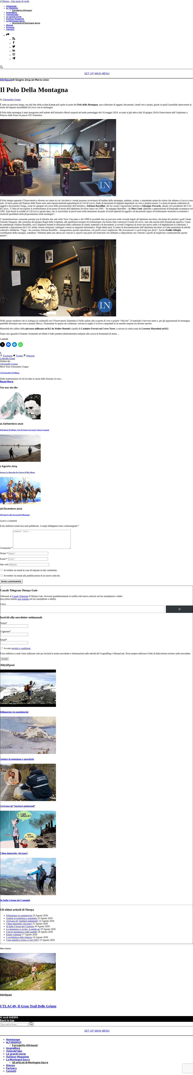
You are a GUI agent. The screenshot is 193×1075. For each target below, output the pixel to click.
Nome (4, 553)
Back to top (7, 1020)
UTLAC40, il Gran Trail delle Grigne (28, 1006)
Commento (6, 548)
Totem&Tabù (12, 15)
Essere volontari (13, 934)
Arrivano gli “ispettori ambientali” (17, 806)
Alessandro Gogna (12, 99)
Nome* (3, 623)
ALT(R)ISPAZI (12, 8)
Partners (10, 27)
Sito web (4, 564)
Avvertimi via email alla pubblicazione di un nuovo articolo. (31, 575)
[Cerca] (179, 609)
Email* (3, 639)
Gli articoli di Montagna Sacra (26, 23)
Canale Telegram (20, 596)
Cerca (3, 604)
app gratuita (23, 599)
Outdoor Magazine (15, 19)
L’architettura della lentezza (19, 937)
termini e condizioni (21, 648)
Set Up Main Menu (97, 73)
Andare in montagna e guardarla (17, 759)
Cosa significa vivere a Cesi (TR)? (22, 940)
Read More (6, 381)
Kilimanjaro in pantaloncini (14, 712)
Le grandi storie (13, 17)
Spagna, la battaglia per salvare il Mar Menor (17, 472)
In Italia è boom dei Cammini (15, 900)
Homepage (11, 6)
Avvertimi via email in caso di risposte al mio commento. (30, 570)
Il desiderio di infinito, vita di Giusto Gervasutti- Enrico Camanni (24, 430)
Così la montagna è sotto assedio (21, 932)
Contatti (10, 29)
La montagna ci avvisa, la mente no (23, 929)
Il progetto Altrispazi (22, 10)
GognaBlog (11, 12)
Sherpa (9, 25)
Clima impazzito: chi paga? (14, 853)
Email (3, 559)
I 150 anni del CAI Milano (9, 373)
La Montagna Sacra (15, 21)
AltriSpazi (6, 79)
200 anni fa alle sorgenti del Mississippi (15, 515)
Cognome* (5, 631)
